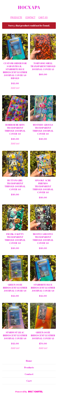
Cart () (43, 17)
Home (29, 360)
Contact (30, 17)
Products (16, 17)
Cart (29, 380)
